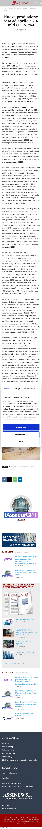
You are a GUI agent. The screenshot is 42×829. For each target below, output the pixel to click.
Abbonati (5, 805)
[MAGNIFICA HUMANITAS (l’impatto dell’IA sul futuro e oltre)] (7, 573)
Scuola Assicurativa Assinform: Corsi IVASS (17, 786)
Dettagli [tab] (17, 389)
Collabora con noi (8, 750)
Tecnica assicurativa (14, 8)
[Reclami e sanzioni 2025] (8, 622)
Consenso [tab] (7, 389)
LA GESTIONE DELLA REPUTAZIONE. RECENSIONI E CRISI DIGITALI (27, 632)
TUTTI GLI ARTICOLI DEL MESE (14, 664)
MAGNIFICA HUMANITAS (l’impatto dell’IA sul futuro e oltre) (26, 572)
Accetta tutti (21, 427)
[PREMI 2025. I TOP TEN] (8, 655)
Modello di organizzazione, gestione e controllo (19, 760)
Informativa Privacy (9, 753)
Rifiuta (21, 442)
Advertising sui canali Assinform (13, 783)
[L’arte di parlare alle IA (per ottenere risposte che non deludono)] (7, 705)
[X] (9, 479)
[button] (3, 3)
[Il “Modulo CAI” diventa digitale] (8, 644)
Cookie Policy (7, 757)
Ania (10, 467)
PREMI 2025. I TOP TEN (25, 652)
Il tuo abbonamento (9, 809)
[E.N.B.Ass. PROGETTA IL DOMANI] (7, 716)
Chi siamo (5, 743)
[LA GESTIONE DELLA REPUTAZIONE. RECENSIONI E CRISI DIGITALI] (8, 633)
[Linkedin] (20, 479)
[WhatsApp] (15, 479)
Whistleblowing (7, 746)
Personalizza (20, 434)
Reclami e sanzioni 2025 (25, 619)
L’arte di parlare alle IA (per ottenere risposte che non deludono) (26, 704)
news (15, 467)
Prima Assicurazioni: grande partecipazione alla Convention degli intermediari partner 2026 (26, 560)
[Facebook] (4, 479)
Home (4, 8)
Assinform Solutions (9, 773)
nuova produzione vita (27, 467)
